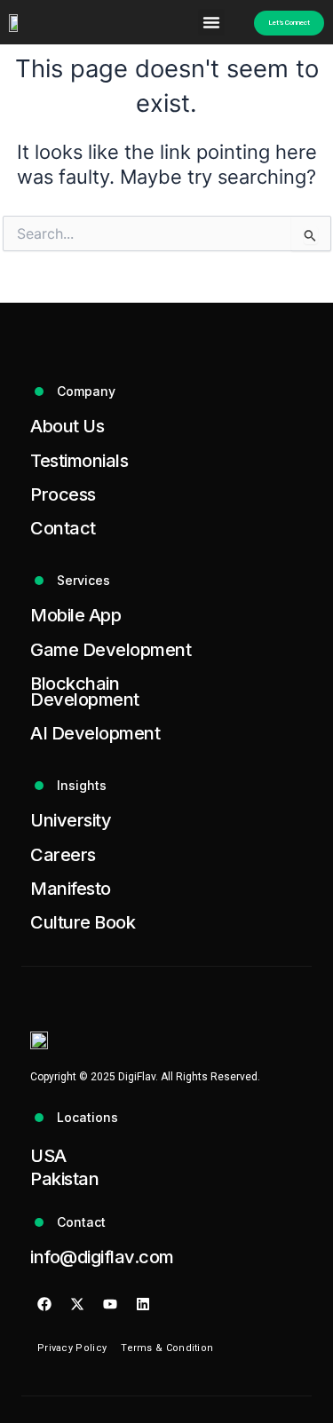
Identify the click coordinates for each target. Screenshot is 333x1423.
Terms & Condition (167, 1348)
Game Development (110, 649)
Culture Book (82, 922)
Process (63, 494)
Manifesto (70, 888)
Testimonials (79, 460)
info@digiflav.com (102, 1257)
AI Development (95, 733)
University (70, 820)
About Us (67, 426)
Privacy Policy (72, 1348)
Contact (63, 528)
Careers (63, 855)
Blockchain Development (84, 691)
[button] (211, 22)
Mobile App (75, 615)
